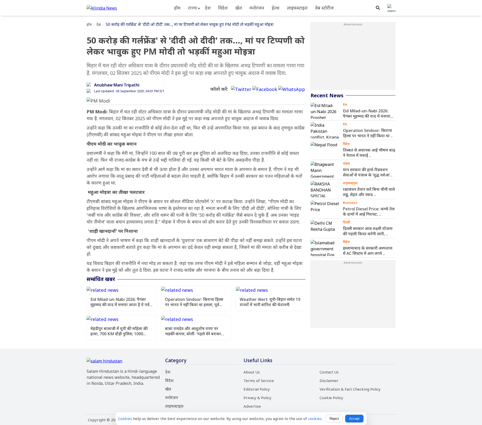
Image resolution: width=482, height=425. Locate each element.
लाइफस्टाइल (297, 8)
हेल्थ (275, 8)
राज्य (192, 8)
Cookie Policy (331, 397)
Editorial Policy (257, 389)
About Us (252, 371)
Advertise (252, 406)
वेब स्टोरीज (324, 8)
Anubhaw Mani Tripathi (116, 85)
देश (208, 8)
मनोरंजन (257, 8)
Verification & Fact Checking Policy (350, 389)
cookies (315, 418)
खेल (238, 8)
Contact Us (329, 371)
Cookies (125, 418)
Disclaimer (329, 380)
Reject (334, 418)
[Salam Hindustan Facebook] (264, 89)
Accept (354, 418)
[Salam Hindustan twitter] (241, 89)
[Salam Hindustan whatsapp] (291, 89)
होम (177, 8)
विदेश (223, 8)
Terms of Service (259, 380)
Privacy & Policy (257, 397)
